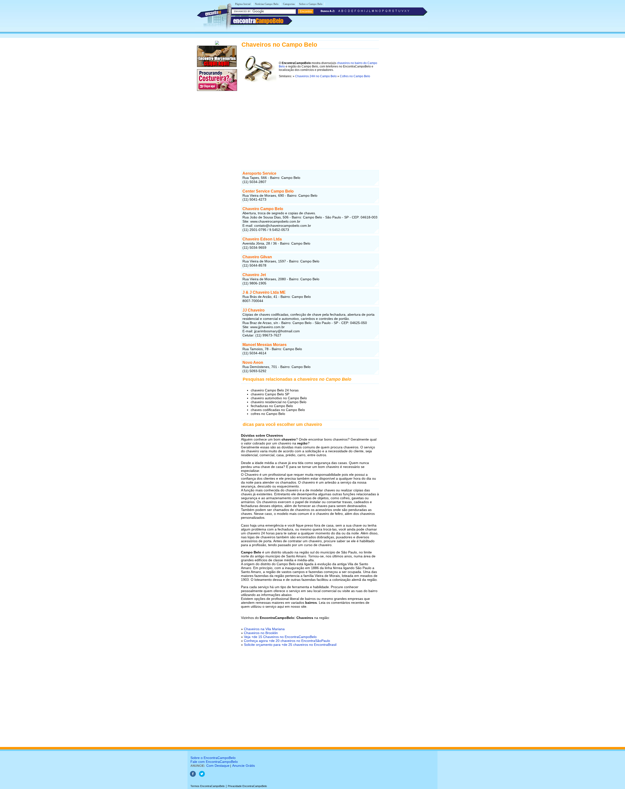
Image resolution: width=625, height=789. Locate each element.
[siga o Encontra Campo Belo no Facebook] (193, 776)
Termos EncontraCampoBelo (207, 786)
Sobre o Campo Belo (311, 3)
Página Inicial (242, 3)
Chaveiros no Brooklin (261, 633)
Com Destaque (217, 765)
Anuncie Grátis (243, 765)
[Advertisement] (310, 124)
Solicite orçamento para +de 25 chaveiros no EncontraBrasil (290, 645)
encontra (258, 21)
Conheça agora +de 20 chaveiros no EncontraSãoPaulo (287, 641)
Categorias (289, 3)
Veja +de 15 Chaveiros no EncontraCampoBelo (280, 637)
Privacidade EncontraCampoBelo (247, 786)
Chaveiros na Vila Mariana (264, 629)
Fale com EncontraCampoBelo (214, 762)
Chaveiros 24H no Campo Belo (316, 76)
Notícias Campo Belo (267, 3)
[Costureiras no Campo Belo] (217, 91)
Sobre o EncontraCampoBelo (213, 758)
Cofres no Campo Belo (355, 76)
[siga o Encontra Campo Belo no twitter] (202, 776)
